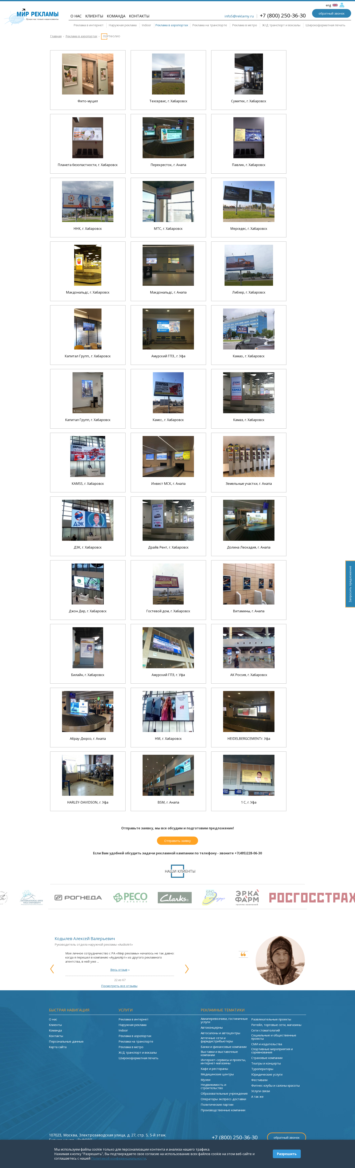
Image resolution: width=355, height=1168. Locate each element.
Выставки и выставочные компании (219, 1053)
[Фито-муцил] (87, 93)
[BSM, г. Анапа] (168, 794)
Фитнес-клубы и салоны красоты (275, 1085)
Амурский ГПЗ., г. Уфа (168, 356)
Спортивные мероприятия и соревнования (272, 1050)
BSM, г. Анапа (168, 802)
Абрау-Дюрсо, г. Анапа (88, 738)
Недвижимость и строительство (213, 1086)
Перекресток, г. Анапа (168, 165)
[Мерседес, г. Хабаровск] (248, 221)
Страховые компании (266, 1057)
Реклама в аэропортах (171, 25)
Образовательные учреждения (224, 1093)
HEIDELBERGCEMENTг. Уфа (248, 738)
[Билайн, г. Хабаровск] (88, 667)
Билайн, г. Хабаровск (87, 675)
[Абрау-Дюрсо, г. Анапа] (87, 731)
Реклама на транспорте (209, 25)
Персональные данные (66, 1041)
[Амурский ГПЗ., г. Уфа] (168, 348)
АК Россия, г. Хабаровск (248, 675)
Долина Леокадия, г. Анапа (248, 547)
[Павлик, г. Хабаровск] (248, 157)
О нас (76, 16)
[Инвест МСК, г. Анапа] (168, 476)
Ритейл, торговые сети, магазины (276, 1024)
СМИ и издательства (266, 1044)
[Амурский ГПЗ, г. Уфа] (168, 667)
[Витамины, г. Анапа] (248, 603)
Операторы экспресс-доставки (223, 1099)
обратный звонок (332, 13)
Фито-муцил (88, 101)
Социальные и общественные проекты (273, 1037)
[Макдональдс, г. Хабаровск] (87, 284)
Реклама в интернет (89, 25)
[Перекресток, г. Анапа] (168, 157)
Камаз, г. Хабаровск (248, 420)
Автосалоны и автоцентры (220, 1033)
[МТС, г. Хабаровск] (168, 221)
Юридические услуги (266, 1074)
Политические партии (217, 1104)
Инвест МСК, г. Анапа (168, 483)
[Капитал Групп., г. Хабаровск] (87, 348)
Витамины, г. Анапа (248, 611)
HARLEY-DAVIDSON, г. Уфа (87, 802)
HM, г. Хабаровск (168, 738)
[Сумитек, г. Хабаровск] (249, 93)
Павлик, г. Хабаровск (248, 165)
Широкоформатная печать (325, 25)
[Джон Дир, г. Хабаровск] (88, 603)
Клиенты (94, 16)
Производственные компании (223, 1110)
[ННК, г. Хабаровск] (87, 221)
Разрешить (287, 1154)
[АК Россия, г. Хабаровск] (248, 667)
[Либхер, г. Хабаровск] (249, 284)
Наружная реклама (123, 25)
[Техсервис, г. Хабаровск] (168, 93)
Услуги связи (260, 1091)
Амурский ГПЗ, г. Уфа (168, 675)
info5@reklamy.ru (239, 16)
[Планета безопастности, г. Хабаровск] (87, 157)
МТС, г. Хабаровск (168, 228)
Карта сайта (58, 1046)
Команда (116, 16)
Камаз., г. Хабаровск (249, 356)
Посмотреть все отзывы (119, 986)
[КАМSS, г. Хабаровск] (87, 476)
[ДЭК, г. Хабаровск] (87, 539)
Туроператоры (262, 1068)
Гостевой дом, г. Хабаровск (168, 611)
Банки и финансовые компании (224, 1046)
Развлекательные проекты (271, 1019)
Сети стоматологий (265, 1030)
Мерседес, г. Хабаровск (248, 228)
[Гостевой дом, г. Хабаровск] (168, 603)
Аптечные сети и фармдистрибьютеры (217, 1039)
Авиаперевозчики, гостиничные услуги (224, 1020)
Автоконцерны (212, 1027)
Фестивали (259, 1079)
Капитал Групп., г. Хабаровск (88, 356)
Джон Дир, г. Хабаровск (88, 611)
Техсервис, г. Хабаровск (168, 101)
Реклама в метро (244, 25)
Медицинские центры (217, 1074)
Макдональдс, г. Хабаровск (87, 292)
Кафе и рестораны (214, 1068)
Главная (56, 36)
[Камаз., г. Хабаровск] (248, 348)
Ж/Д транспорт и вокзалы (281, 25)
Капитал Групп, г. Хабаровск (88, 420)
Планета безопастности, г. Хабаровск (88, 165)
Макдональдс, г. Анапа (168, 292)
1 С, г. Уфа (248, 802)
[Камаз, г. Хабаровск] (248, 412)
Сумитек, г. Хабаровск (248, 101)
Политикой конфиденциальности (118, 1158)
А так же (257, 1096)
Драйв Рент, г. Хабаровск (168, 547)
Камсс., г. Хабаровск (168, 420)
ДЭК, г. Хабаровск (88, 547)
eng (329, 5)
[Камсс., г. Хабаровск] (168, 412)
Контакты (139, 16)
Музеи (205, 1079)
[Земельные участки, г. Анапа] (248, 476)
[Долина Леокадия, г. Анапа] (248, 539)
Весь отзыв (118, 970)
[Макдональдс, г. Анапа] (168, 284)
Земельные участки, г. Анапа (249, 483)
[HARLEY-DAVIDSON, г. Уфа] (87, 794)
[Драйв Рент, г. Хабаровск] (168, 539)
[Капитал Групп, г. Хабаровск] (88, 412)
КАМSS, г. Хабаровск (88, 483)
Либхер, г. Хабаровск (248, 292)
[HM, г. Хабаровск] (168, 731)
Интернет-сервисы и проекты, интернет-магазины (223, 1061)
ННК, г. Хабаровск (88, 228)
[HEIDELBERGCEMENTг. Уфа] (248, 731)
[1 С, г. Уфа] (248, 794)
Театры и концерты (266, 1063)
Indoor (146, 25)
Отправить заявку (177, 841)
